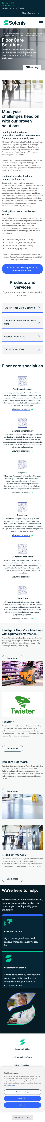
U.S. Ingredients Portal (22, 1057)
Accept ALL (22, 1098)
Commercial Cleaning (34, 33)
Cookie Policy (11, 1085)
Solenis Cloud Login (22, 1065)
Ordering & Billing (22, 1049)
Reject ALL (22, 1105)
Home (4, 33)
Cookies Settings (22, 1118)
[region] (22, 1089)
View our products (21, 409)
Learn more (12, 658)
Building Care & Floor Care (14, 35)
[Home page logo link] (22, 1042)
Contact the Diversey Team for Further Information (22, 269)
